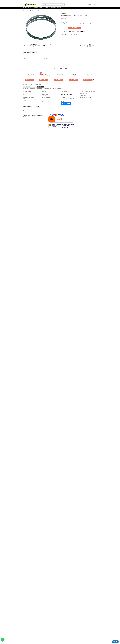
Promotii (36, 7)
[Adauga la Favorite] (35, 80)
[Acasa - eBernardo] (29, 4)
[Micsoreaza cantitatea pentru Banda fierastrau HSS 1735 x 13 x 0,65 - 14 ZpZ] (62, 28)
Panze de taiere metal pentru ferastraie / (47, 10)
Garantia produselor (46, 97)
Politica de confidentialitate (28, 97)
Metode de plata (45, 94)
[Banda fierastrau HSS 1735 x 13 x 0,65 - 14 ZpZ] (41, 27)
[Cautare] (64, 4)
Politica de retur (45, 95)
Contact (59, 7)
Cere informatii (75, 34)
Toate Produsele (27, 7)
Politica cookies (26, 98)
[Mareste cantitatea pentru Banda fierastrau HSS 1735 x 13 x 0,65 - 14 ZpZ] (66, 28)
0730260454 (84, 95)
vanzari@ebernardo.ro (86, 97)
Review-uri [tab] (33, 52)
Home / (25, 10)
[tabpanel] (41, 27)
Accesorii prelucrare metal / (33, 10)
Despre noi (25, 94)
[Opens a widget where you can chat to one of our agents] (115, 641)
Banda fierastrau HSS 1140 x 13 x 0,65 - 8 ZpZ (89, 74)
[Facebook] (23, 109)
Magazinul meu (27, 91)
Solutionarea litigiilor (46, 101)
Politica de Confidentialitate (57, 88)
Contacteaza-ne (67, 103)
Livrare (40, 7)
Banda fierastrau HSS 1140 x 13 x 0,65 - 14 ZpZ (74, 74)
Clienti (44, 91)
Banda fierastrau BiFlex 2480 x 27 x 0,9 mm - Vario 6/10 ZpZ (45, 74)
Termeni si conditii (26, 95)
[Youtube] (23, 110)
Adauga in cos (74, 27)
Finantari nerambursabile (50, 7)
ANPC (43, 100)
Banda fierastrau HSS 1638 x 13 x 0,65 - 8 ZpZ (60, 74)
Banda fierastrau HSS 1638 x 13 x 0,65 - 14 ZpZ (30, 74)
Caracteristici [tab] (27, 52)
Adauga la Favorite (65, 34)
